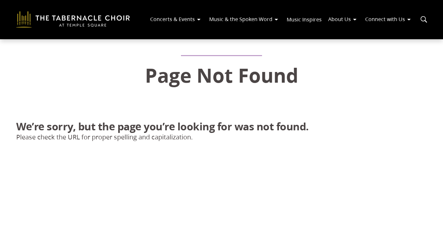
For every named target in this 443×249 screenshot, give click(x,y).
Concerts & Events (172, 19)
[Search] (424, 19)
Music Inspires (304, 19)
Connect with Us (385, 19)
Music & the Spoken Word (240, 19)
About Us (339, 19)
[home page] (73, 19)
